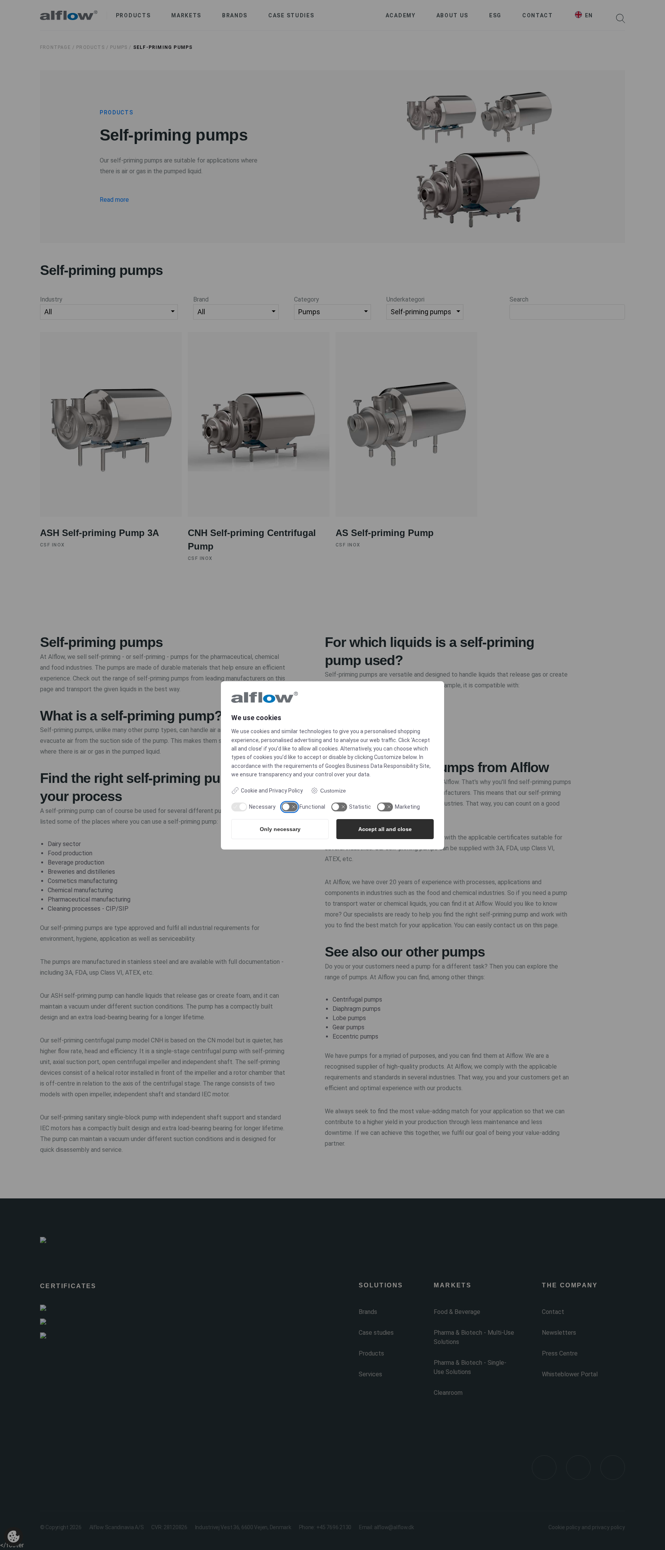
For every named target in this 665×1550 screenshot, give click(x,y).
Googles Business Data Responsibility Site (377, 766)
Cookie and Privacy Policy (272, 791)
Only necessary (280, 829)
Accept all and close (385, 829)
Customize (333, 791)
